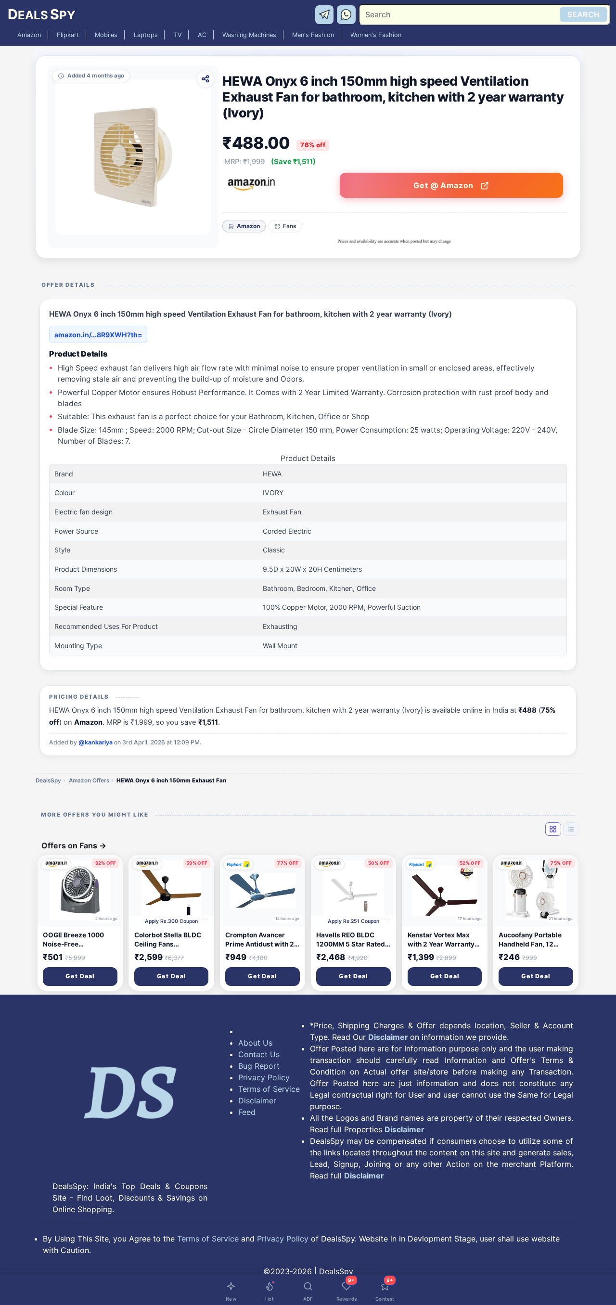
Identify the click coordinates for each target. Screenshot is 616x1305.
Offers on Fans (73, 845)
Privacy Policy (264, 1077)
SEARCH (583, 14)
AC (202, 34)
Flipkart (68, 34)
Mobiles (106, 34)
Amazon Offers (89, 780)
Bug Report (259, 1066)
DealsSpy (48, 780)
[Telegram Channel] (326, 14)
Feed (247, 1112)
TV (178, 34)
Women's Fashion (375, 34)
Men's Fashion (313, 34)
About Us (255, 1043)
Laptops (146, 34)
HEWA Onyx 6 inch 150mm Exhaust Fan (171, 780)
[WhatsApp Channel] (346, 14)
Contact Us (259, 1054)
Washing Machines (249, 34)
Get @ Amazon (444, 185)
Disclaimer (257, 1100)
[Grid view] (553, 829)
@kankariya (95, 742)
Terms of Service (269, 1089)
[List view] (570, 829)
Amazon (29, 34)
